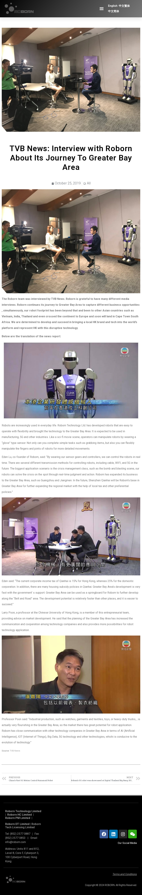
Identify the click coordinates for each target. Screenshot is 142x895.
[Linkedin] (113, 834)
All (89, 183)
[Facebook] (104, 834)
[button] (101, 8)
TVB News (15, 750)
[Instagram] (123, 834)
